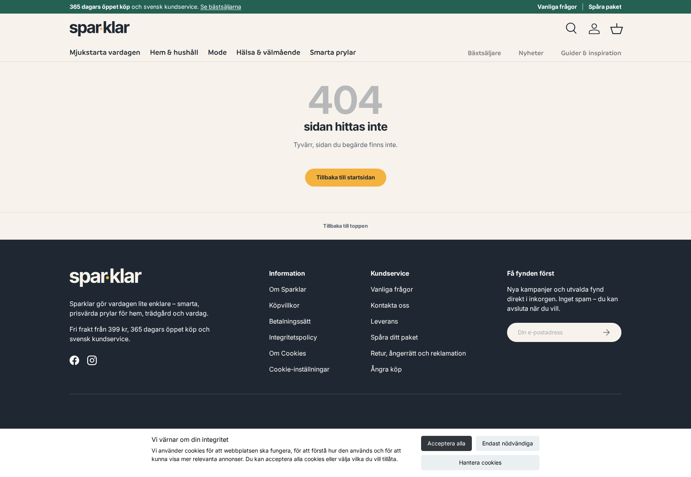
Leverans (384, 321)
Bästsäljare (484, 53)
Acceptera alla (446, 443)
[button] (616, 29)
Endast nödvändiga (507, 443)
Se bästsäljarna (220, 6)
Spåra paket (605, 6)
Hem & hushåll (174, 52)
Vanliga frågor (557, 6)
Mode (217, 52)
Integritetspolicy (293, 337)
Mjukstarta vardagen (105, 52)
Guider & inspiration (591, 53)
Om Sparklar (287, 289)
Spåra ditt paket (394, 337)
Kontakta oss (390, 305)
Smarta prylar (333, 52)
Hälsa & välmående (268, 52)
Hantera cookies (480, 462)
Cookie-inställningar (299, 369)
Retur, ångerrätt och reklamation (418, 353)
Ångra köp (386, 369)
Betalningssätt (290, 321)
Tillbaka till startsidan (345, 177)
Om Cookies (287, 353)
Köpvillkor (284, 305)
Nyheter (531, 53)
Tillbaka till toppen (345, 226)
